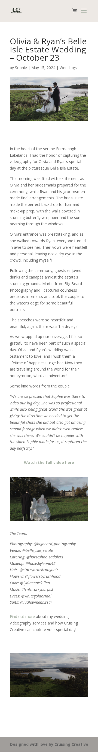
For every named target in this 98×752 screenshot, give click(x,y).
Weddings (68, 67)
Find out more (22, 616)
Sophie (21, 67)
